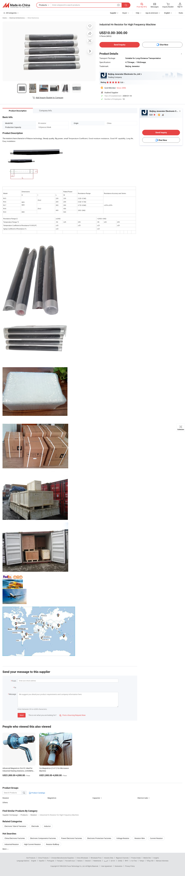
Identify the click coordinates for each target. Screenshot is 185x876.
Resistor (6, 798)
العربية (106, 861)
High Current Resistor (32, 844)
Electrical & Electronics (17, 18)
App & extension (151, 13)
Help (137, 13)
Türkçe (141, 861)
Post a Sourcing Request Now (72, 715)
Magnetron (52, 798)
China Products (43, 858)
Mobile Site (147, 858)
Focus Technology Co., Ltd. (76, 866)
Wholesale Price (96, 858)
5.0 (151, 115)
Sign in (179, 6)
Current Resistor (156, 838)
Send (22, 715)
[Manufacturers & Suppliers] (16, 5)
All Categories (11, 13)
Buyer (124, 13)
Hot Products (30, 858)
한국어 (113, 861)
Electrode (35, 826)
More (5, 849)
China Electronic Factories (15, 838)
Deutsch (88, 861)
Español (41, 861)
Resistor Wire (140, 838)
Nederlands (97, 861)
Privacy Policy (130, 866)
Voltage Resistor (122, 838)
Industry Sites (108, 858)
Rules (181, 13)
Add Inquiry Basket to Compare (49, 97)
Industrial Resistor (12, 844)
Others (5, 802)
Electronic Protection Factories (99, 838)
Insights (156, 858)
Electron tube (143, 798)
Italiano (80, 861)
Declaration (118, 866)
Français (60, 861)
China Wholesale (82, 858)
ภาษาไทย (133, 861)
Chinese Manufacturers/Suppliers (62, 858)
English (33, 861)
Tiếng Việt (150, 861)
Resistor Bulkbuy (52, 844)
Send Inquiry (119, 44)
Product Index (136, 858)
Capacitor (96, 798)
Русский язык (70, 861)
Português (50, 861)
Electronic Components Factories (43, 838)
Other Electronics (33, 18)
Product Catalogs (38, 793)
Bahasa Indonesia (162, 861)
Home (5, 18)
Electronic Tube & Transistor (15, 826)
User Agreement (106, 866)
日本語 (120, 861)
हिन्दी (126, 861)
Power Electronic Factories (71, 838)
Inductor (47, 826)
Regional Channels (122, 858)
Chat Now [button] (164, 44)
